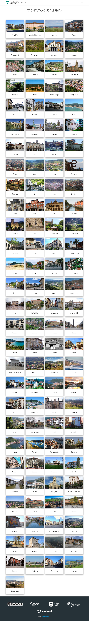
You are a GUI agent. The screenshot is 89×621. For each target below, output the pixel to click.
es (25, 2)
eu (22, 2)
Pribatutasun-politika (46, 616)
